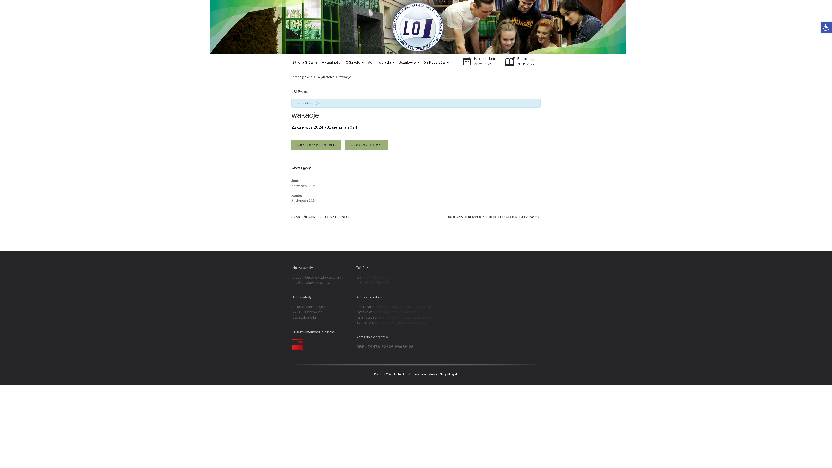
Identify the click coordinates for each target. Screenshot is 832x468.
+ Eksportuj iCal (367, 145)
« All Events (299, 91)
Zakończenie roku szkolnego (321, 217)
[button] (826, 27)
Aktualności (331, 62)
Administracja (379, 62)
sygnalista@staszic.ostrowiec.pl (401, 322)
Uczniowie (407, 62)
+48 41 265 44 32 (376, 277)
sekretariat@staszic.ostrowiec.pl (404, 307)
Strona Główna (304, 62)
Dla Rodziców (434, 62)
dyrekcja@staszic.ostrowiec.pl (397, 312)
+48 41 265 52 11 (376, 283)
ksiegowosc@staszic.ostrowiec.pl (405, 317)
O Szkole (353, 62)
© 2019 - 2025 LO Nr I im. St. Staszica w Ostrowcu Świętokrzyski (416, 374)
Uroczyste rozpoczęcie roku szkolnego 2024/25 (493, 217)
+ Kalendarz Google (316, 145)
